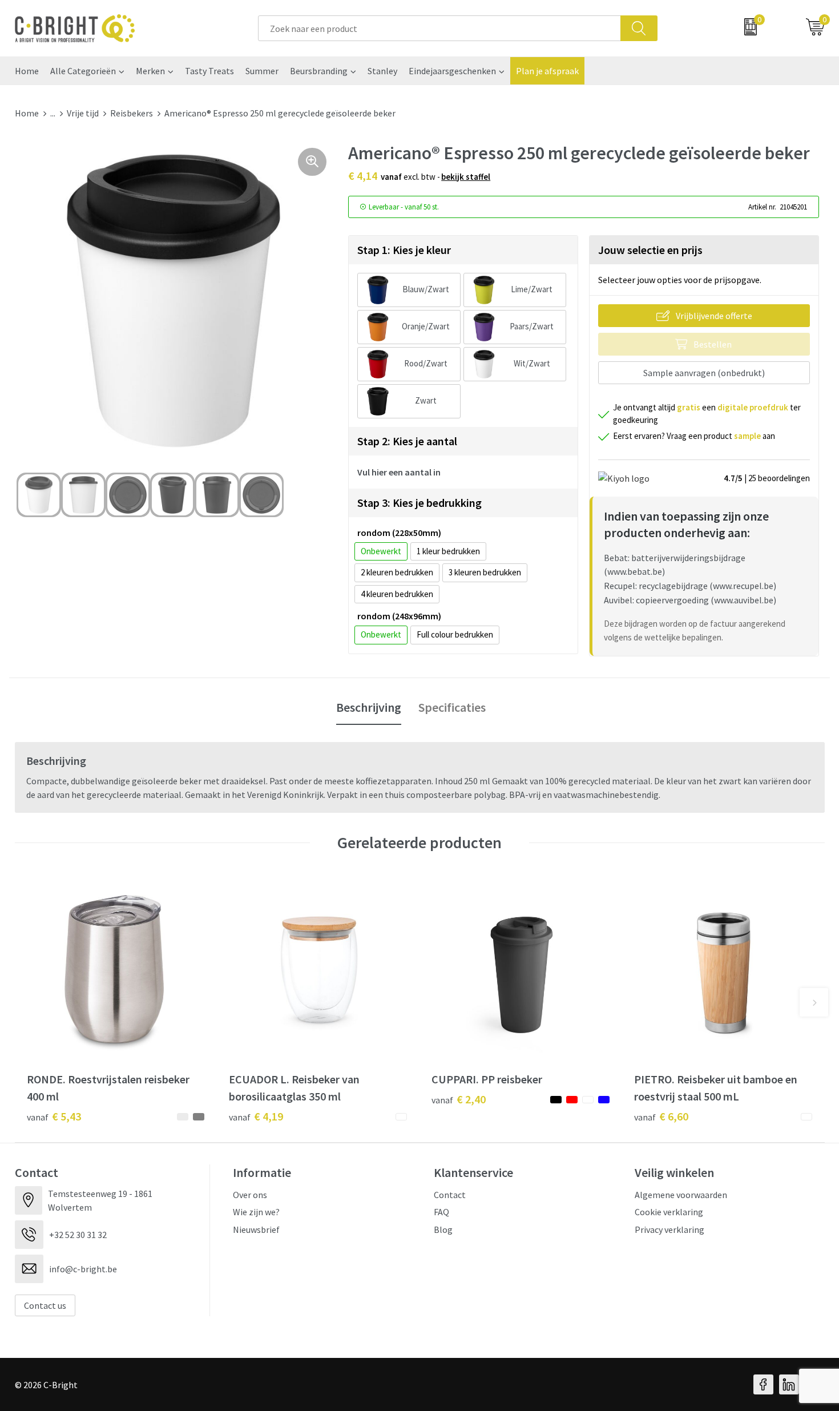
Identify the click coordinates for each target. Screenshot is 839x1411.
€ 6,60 (661, 1116)
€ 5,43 (54, 1116)
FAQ (441, 1212)
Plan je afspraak (547, 70)
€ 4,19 (256, 1116)
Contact (450, 1194)
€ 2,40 (458, 1099)
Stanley (382, 70)
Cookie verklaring (669, 1212)
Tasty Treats (209, 70)
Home (27, 70)
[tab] (368, 708)
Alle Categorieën (83, 70)
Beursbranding (319, 70)
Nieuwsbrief (256, 1229)
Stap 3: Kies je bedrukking (419, 502)
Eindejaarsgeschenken (452, 70)
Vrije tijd (83, 113)
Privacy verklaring (669, 1229)
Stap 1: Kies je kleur (404, 250)
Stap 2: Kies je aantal (407, 441)
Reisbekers (131, 113)
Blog (443, 1229)
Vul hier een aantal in (399, 472)
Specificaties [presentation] (452, 707)
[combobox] (439, 28)
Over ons (250, 1194)
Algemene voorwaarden (681, 1194)
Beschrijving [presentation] (368, 707)
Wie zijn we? (256, 1212)
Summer (262, 70)
